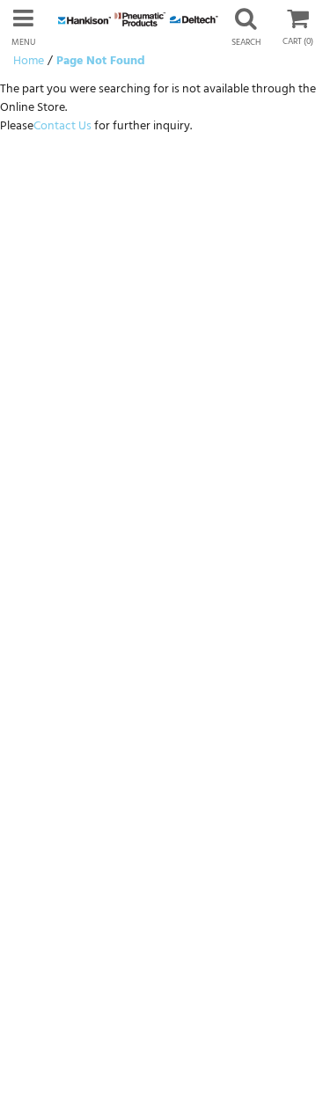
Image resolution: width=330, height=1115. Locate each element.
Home (28, 61)
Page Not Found (100, 61)
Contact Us (62, 126)
